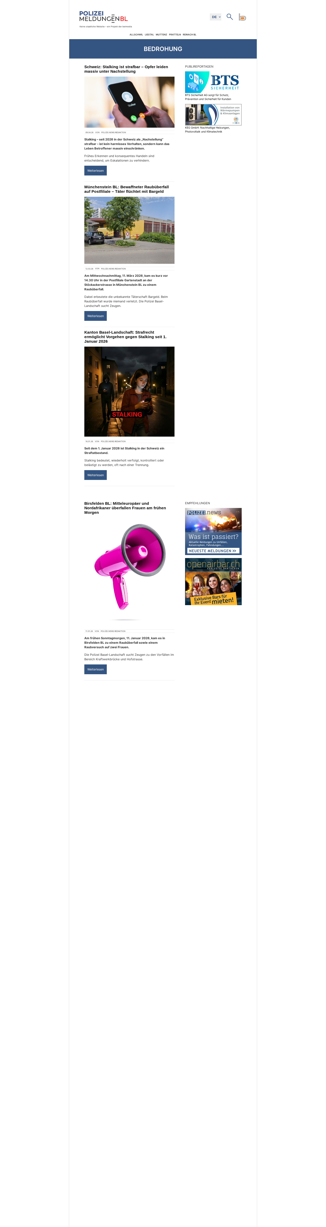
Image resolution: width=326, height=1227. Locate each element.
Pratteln (175, 34)
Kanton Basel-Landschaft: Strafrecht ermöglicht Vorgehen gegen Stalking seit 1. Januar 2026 (125, 336)
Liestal (149, 34)
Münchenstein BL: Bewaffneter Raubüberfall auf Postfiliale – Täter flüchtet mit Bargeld (126, 189)
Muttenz (161, 34)
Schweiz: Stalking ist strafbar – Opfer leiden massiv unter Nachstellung (126, 69)
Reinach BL (189, 34)
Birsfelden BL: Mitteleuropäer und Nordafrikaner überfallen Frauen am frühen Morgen (125, 508)
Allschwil (136, 34)
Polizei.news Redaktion (113, 132)
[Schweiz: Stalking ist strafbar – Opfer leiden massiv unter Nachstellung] (129, 102)
